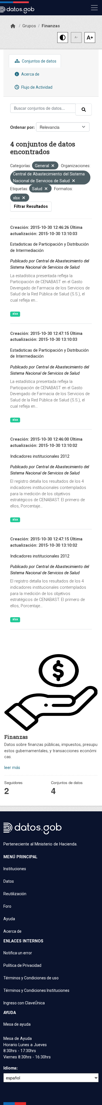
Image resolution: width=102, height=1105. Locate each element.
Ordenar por (21, 127)
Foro (7, 906)
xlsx (15, 314)
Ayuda (9, 919)
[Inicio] (13, 26)
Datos (8, 881)
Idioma (9, 1068)
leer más (12, 767)
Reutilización (14, 894)
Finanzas (51, 25)
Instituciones (14, 868)
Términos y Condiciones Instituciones (36, 990)
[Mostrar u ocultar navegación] (94, 7)
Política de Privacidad (22, 965)
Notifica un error (17, 953)
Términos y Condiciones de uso (31, 978)
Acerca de (29, 74)
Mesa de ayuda (17, 1024)
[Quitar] (53, 166)
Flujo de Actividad (36, 87)
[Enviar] (83, 109)
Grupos (29, 25)
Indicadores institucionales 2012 (39, 456)
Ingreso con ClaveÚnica (24, 1003)
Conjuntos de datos (38, 61)
